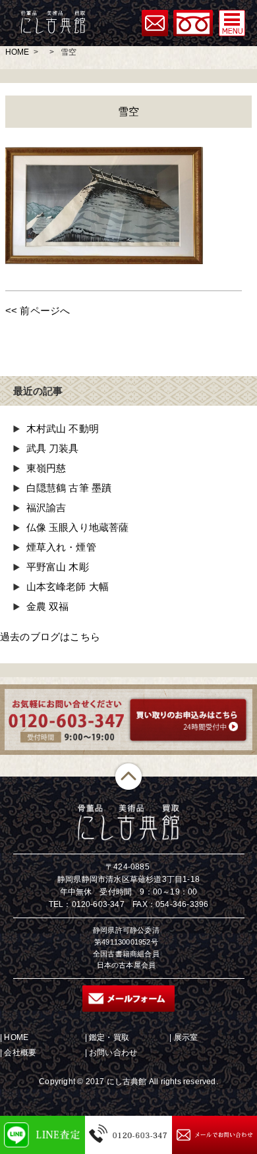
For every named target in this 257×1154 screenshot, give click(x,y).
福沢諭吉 (46, 507)
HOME (17, 52)
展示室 (186, 1037)
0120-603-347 (98, 904)
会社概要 (20, 1052)
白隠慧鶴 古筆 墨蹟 (69, 487)
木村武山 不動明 (63, 428)
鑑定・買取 (109, 1037)
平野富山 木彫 (57, 566)
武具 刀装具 (52, 448)
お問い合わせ (113, 1052)
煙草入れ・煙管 (61, 547)
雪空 (128, 111)
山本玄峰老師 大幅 (67, 586)
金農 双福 (47, 606)
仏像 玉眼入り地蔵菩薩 (77, 527)
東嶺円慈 (46, 468)
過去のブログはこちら (50, 636)
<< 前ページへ (38, 310)
